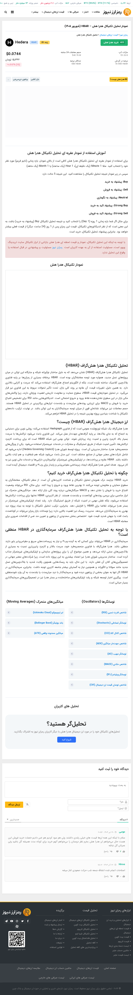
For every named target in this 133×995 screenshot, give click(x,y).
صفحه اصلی (110, 968)
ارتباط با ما (57, 933)
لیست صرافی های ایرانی (82, 978)
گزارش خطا (57, 929)
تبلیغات (59, 942)
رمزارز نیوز (124, 34)
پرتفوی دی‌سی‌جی (20, 79)
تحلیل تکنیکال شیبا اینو (85, 933)
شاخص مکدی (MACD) (115, 664)
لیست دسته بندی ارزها (119, 946)
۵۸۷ (67, 3)
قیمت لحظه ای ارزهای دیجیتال (120, 930)
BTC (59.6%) (90, 3)
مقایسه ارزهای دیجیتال (28, 968)
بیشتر (35, 12)
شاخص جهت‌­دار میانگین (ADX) (111, 643)
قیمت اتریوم (123, 941)
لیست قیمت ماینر (121, 955)
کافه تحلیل (91, 942)
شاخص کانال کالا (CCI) (115, 633)
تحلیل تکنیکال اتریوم (86, 929)
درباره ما (58, 938)
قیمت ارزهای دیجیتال (54, 12)
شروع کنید (66, 739)
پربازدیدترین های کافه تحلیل (83, 947)
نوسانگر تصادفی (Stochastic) (111, 623)
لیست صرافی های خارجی (51, 978)
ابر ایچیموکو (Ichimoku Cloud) (48, 612)
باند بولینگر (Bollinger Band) (48, 623)
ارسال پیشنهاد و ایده (53, 924)
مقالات (97, 12)
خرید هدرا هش (114, 67)
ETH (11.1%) (104, 3)
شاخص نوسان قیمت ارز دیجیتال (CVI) (108, 685)
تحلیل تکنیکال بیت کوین (85, 924)
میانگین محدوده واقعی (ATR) (48, 633)
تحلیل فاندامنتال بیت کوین (84, 938)
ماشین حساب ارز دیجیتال (58, 968)
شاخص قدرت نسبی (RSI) (114, 612)
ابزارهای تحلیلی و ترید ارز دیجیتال (118, 922)
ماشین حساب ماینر (120, 950)
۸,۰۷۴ (123, 3)
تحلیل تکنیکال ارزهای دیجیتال (82, 920)
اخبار (86, 12)
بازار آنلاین (35, 79)
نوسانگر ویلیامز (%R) (116, 674)
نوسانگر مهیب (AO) (116, 654)
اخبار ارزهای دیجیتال (53, 920)
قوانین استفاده (56, 947)
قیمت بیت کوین (122, 937)
